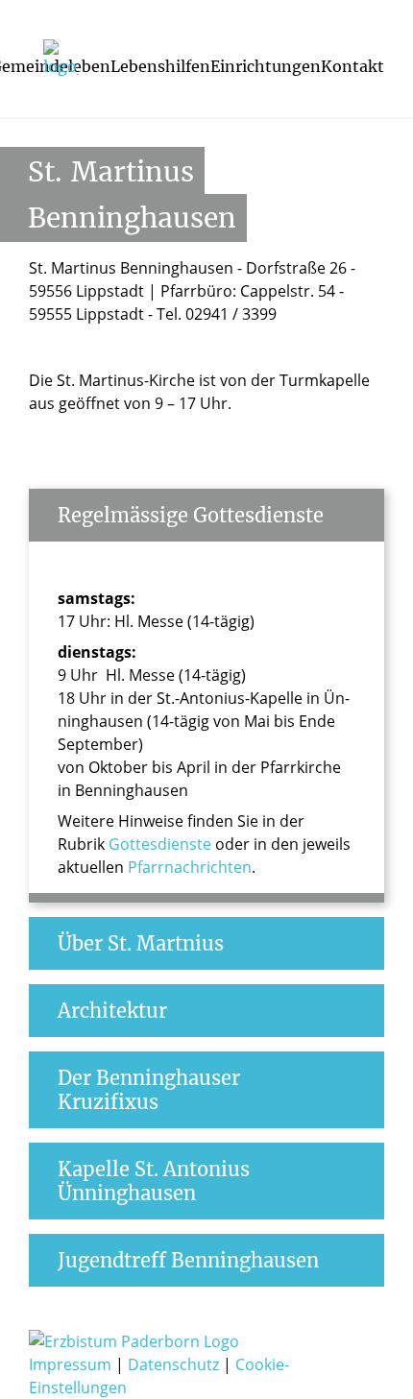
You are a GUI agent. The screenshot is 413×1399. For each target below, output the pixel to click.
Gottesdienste (160, 844)
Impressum (72, 1364)
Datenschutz (175, 1364)
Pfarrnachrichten (190, 867)
